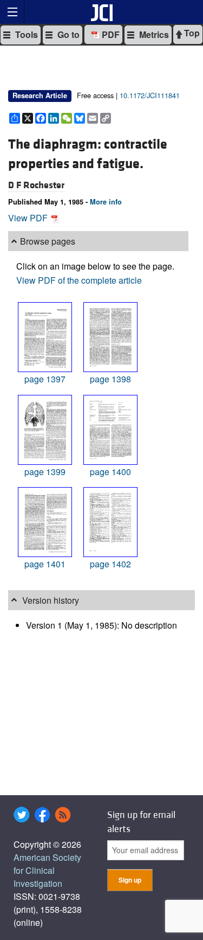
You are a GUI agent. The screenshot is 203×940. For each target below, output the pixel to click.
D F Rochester (36, 185)
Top (191, 33)
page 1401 (45, 564)
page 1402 (110, 564)
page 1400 (110, 471)
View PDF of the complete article (79, 280)
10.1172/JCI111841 (150, 95)
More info (106, 202)
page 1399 (45, 471)
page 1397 (45, 379)
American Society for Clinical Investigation (47, 870)
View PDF (29, 218)
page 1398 (110, 379)
